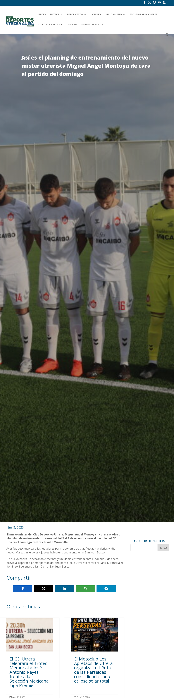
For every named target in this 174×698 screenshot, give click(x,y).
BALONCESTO (75, 14)
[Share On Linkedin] (64, 588)
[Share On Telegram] (106, 588)
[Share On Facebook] (22, 588)
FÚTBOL (54, 14)
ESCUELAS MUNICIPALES (143, 14)
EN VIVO (72, 24)
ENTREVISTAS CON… (93, 24)
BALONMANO (114, 14)
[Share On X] (43, 588)
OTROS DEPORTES (49, 24)
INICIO (42, 14)
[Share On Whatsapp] (85, 588)
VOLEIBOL (96, 14)
